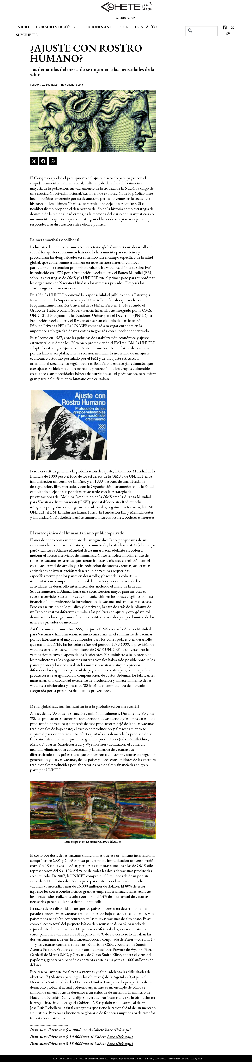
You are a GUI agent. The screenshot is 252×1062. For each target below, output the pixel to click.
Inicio (22, 26)
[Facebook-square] (224, 27)
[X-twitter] (232, 27)
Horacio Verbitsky (55, 26)
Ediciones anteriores (105, 26)
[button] (34, 161)
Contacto (146, 26)
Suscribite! (27, 34)
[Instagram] (228, 34)
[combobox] (201, 31)
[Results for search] (201, 37)
